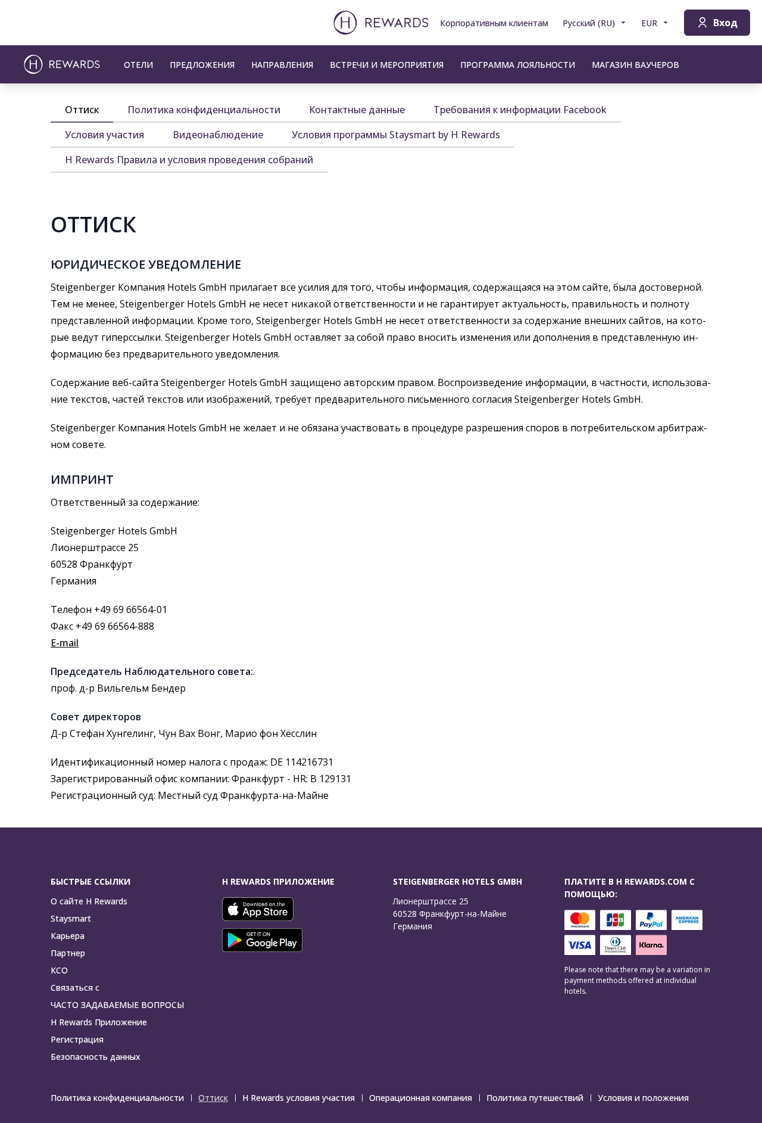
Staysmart (71, 918)
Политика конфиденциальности (117, 1097)
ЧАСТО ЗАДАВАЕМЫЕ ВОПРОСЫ (117, 1004)
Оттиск (213, 1097)
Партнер (68, 953)
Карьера (68, 935)
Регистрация (77, 1039)
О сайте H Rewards (89, 901)
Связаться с (75, 987)
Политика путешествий (534, 1097)
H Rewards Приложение (99, 1022)
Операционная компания (420, 1097)
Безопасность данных (95, 1056)
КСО (59, 970)
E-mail (65, 642)
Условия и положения (643, 1097)
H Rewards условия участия (298, 1097)
